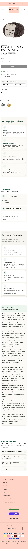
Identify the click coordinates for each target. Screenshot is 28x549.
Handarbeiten (7, 541)
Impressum (5, 489)
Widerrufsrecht (24, 541)
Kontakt (5, 485)
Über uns (5, 482)
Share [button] (4, 92)
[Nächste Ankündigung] (25, 3)
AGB (4, 492)
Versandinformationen (8, 479)
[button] (2, 10)
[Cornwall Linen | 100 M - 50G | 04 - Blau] (2, 105)
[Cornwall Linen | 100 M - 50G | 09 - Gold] (8, 105)
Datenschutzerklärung (8, 498)
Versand (8, 56)
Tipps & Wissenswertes (9, 502)
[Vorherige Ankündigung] (2, 3)
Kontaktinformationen (11, 545)
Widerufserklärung (7, 495)
